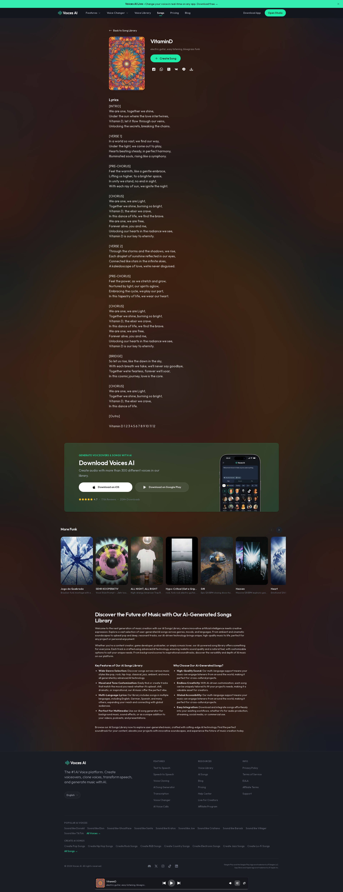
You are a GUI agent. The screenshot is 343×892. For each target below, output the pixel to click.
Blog (187, 12)
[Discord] (149, 866)
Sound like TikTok (74, 833)
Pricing (174, 12)
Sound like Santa (143, 828)
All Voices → (94, 833)
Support (247, 793)
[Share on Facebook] (153, 69)
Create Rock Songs (127, 846)
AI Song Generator (164, 787)
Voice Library (143, 12)
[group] (171, 889)
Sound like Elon (95, 828)
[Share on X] (168, 69)
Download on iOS (108, 487)
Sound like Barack (233, 828)
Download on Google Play (165, 487)
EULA (245, 780)
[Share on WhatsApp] (161, 69)
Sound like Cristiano (209, 828)
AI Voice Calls (161, 806)
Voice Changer (116, 12)
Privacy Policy (250, 768)
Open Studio (275, 12)
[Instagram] (163, 866)
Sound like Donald (74, 828)
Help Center (205, 793)
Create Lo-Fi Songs (258, 846)
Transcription (161, 793)
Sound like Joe (186, 828)
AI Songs (203, 774)
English (71, 795)
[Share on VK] (176, 69)
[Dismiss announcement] (338, 4)
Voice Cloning (161, 780)
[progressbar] (171, 889)
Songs (160, 12)
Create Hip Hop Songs (100, 846)
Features (91, 12)
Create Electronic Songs (206, 846)
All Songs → (71, 851)
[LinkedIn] (176, 866)
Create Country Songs (177, 846)
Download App (252, 12)
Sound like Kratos (166, 828)
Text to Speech (161, 768)
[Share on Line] (183, 69)
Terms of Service (252, 774)
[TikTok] (170, 866)
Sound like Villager (256, 828)
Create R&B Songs (150, 846)
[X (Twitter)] (156, 866)
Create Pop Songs (74, 846)
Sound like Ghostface (119, 828)
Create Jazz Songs (234, 846)
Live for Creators (208, 800)
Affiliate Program (207, 806)
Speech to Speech (163, 774)
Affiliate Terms (251, 787)
